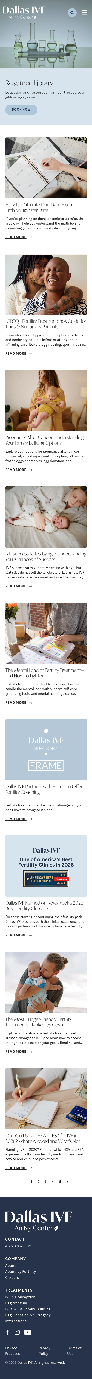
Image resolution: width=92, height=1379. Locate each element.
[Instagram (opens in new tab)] (17, 1332)
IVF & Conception (20, 1297)
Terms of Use (74, 1351)
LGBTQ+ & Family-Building (28, 1309)
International (16, 1321)
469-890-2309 (18, 1247)
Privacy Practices (12, 1351)
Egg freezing (16, 1303)
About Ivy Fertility (20, 1272)
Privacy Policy (44, 1351)
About (10, 1266)
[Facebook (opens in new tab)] (7, 1332)
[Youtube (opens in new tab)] (27, 1332)
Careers (12, 1278)
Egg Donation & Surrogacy (28, 1315)
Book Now (21, 109)
